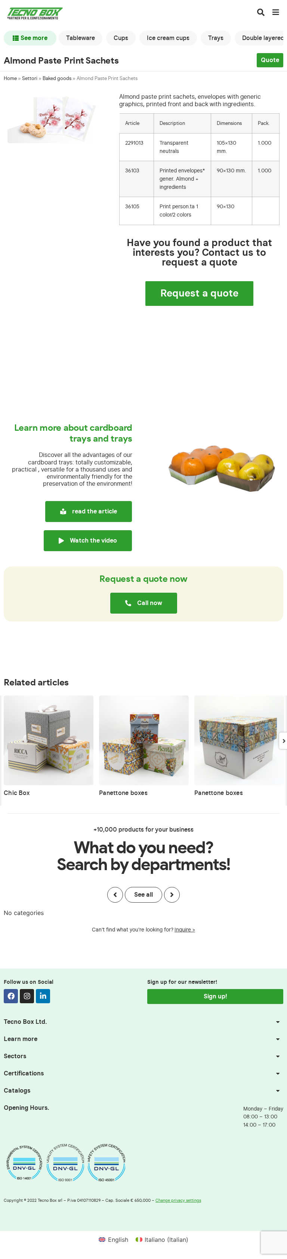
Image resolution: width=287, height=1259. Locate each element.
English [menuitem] (118, 1239)
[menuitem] (113, 1239)
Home (10, 78)
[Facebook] (11, 996)
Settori (29, 78)
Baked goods (57, 78)
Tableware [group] (80, 38)
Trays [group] (215, 38)
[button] (115, 895)
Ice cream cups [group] (168, 38)
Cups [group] (121, 38)
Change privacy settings (178, 1200)
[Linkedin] (43, 996)
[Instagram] (27, 996)
